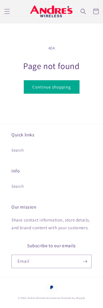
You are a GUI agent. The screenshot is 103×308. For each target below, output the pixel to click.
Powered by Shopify (73, 297)
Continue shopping (51, 87)
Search (17, 150)
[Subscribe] (85, 261)
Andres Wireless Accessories (43, 297)
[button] (7, 11)
